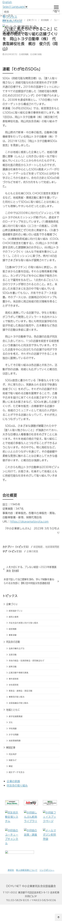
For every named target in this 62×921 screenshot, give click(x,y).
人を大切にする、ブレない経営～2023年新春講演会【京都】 (31, 568)
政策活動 (13, 666)
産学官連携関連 (16, 716)
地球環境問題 (52, 546)
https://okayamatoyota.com (29, 521)
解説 (11, 766)
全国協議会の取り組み (18, 702)
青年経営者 (14, 678)
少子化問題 (14, 734)
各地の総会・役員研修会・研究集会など (26, 660)
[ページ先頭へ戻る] (58, 917)
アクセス (11, 16)
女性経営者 (14, 684)
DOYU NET (13, 886)
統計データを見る (16, 772)
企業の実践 (37, 54)
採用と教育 (14, 616)
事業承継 (13, 634)
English (7, 2)
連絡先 (11, 870)
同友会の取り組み (17, 785)
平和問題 (13, 728)
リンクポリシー (46, 870)
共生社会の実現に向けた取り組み (23, 622)
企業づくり (12, 604)
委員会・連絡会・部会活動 (20, 690)
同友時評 (13, 754)
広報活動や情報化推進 (18, 672)
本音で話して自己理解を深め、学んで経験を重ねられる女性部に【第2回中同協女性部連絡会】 (29, 581)
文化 (11, 722)
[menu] (56, 8)
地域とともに (13, 709)
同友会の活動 (13, 641)
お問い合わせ (14, 21)
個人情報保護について (26, 870)
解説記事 (10, 747)
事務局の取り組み (16, 696)
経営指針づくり (16, 610)
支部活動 (13, 654)
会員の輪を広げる (16, 648)
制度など (13, 760)
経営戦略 (25, 54)
